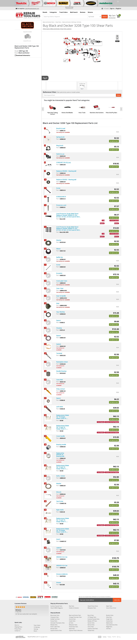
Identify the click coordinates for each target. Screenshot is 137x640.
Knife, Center (60, 476)
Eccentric (59, 273)
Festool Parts (54, 621)
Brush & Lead (60, 128)
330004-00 (62, 446)
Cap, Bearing (60, 312)
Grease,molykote (62, 574)
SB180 (61, 420)
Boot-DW (62, 219)
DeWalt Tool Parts (55, 619)
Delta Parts (109, 617)
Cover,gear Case (61, 281)
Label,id (58, 547)
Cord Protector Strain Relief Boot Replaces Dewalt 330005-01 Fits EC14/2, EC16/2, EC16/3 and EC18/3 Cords (67, 215)
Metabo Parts (54, 625)
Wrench (58, 492)
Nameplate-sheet (62, 362)
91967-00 (62, 512)
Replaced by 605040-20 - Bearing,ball (60, 454)
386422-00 (62, 346)
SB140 (61, 431)
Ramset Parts (91, 625)
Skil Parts (108, 628)
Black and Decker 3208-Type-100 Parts (71, 22)
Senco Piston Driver (111, 608)
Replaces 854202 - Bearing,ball (66, 171)
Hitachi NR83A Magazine (57, 608)
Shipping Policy (18, 627)
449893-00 (62, 337)
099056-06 (62, 494)
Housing (59, 328)
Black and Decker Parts (48, 22)
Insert (58, 539)
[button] (43, 109)
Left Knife (59, 406)
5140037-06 (63, 503)
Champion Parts (55, 617)
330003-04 (62, 173)
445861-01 (62, 130)
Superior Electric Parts (56, 630)
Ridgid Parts (109, 626)
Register (118, 8)
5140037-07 (63, 541)
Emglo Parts (109, 619)
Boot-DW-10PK (64, 232)
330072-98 (62, 164)
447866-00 (62, 259)
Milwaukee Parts (92, 608)
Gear (57, 303)
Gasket (58, 344)
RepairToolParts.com (33, 636)
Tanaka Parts (91, 630)
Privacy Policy (18, 629)
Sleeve (58, 248)
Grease (58, 582)
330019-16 (62, 190)
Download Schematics (23, 55)
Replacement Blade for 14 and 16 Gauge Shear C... (62, 427)
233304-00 (62, 364)
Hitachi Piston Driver (93, 606)
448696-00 (62, 478)
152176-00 (62, 550)
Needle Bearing (61, 371)
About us (17, 625)
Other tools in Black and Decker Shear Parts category (57, 29)
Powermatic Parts (73, 626)
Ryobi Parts (72, 628)
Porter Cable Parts (55, 626)
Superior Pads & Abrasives (76, 630)
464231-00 (62, 381)
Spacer (58, 320)
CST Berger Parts (92, 617)
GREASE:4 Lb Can (61, 557)
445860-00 (62, 139)
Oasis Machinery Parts (111, 625)
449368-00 (62, 314)
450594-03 (62, 438)
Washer (58, 240)
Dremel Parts (72, 619)
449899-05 (62, 147)
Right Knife (60, 510)
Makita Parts (109, 623)
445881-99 (62, 391)
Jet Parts (71, 623)
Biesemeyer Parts (55, 615)
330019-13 (62, 198)
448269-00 (62, 267)
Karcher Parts (91, 623)
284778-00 (62, 576)
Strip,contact (60, 389)
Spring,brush (60, 137)
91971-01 (62, 330)
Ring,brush (59, 145)
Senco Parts (91, 626)
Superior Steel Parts (93, 628)
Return (35, 631)
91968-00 (62, 400)
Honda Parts (109, 621)
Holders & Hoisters (74, 608)
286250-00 (62, 156)
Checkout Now (112, 17)
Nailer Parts (109, 606)
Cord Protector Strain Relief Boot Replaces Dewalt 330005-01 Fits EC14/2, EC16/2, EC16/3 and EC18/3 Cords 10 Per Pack (67, 228)
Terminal (59, 353)
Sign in (112, 8)
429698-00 (62, 559)
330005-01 (62, 207)
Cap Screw (59, 501)
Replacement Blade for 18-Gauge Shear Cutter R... (62, 416)
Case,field (59, 379)
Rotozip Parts (54, 628)
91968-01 (62, 322)
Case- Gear (59, 288)
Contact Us (17, 630)
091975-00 (62, 242)
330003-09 (62, 458)
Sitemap (36, 629)
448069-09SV (63, 305)
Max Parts (71, 606)
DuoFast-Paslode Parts (56, 606)
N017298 (62, 584)
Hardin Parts (72, 621)
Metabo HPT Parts (92, 621)
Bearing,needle (61, 444)
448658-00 (62, 283)
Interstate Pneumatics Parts (58, 623)
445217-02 (62, 251)
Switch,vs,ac (60, 154)
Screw (58, 188)
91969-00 (62, 408)
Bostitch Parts (109, 615)
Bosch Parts (91, 615)
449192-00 (62, 355)
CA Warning (36, 627)
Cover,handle (60, 436)
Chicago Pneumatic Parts (75, 617)
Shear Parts (58, 22)
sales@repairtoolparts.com (32, 8)
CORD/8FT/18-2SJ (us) (63, 162)
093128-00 (62, 373)
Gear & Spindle (61, 296)
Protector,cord (61, 205)
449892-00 (62, 485)
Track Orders (37, 625)
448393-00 (62, 275)
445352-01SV (63, 298)
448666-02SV (63, 290)
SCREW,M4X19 (61, 196)
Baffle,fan (59, 257)
